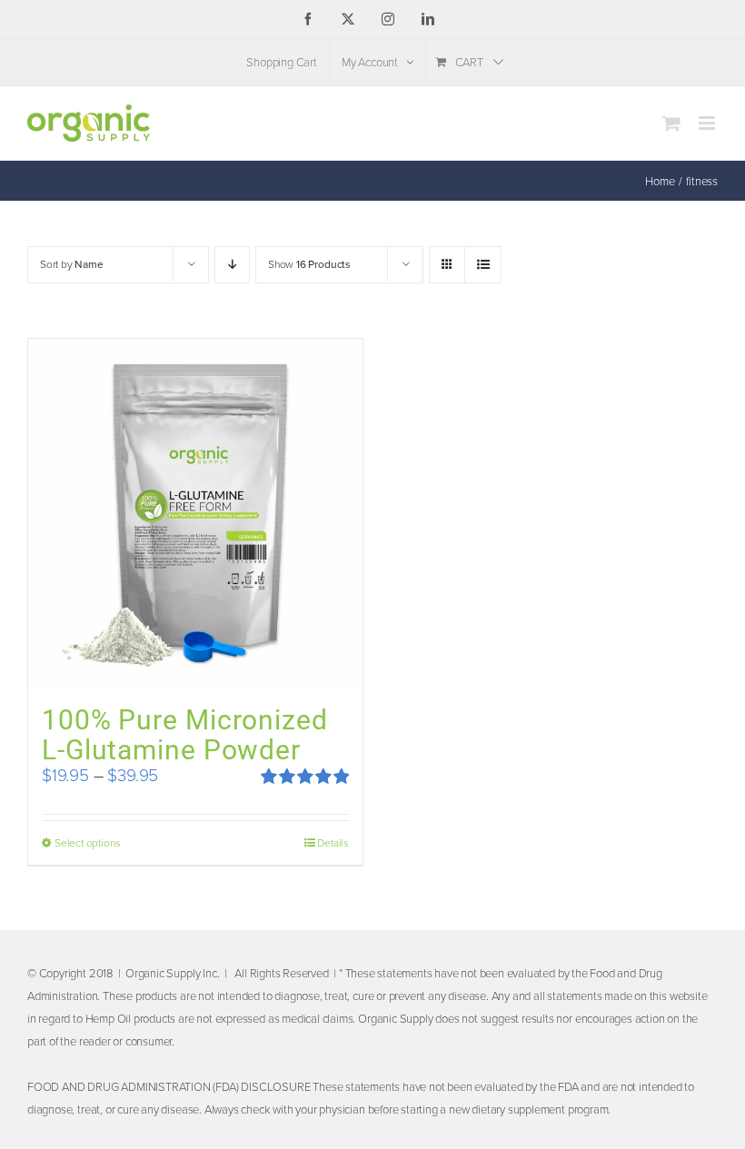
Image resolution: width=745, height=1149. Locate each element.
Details (333, 843)
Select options (87, 843)
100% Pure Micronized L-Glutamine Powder (185, 735)
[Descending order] (232, 264)
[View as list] (483, 264)
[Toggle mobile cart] (671, 123)
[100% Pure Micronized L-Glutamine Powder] (195, 513)
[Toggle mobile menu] (708, 123)
